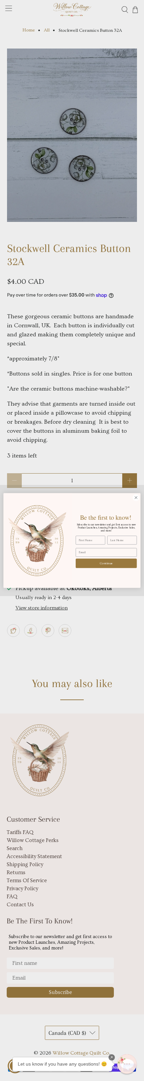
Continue (106, 563)
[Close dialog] (136, 498)
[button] (127, 1064)
